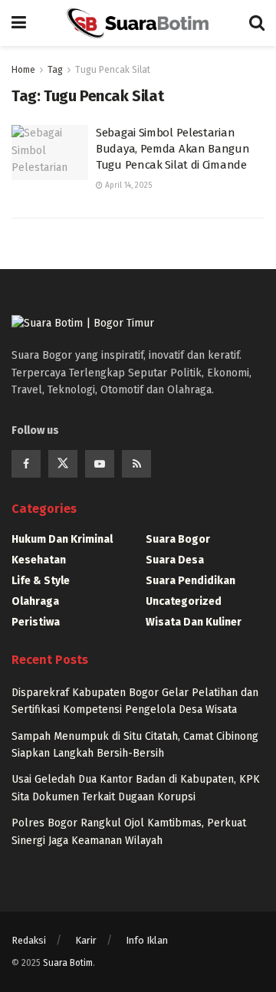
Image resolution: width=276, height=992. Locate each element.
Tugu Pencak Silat (112, 69)
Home (23, 69)
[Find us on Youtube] (99, 464)
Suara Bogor (178, 539)
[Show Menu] (19, 23)
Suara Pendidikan (190, 580)
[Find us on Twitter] (62, 464)
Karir (86, 940)
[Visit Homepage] (137, 23)
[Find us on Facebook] (26, 464)
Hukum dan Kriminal (62, 539)
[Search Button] (256, 23)
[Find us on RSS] (136, 464)
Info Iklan (147, 940)
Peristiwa (36, 622)
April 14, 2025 (127, 185)
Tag (55, 69)
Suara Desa (175, 560)
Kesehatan (39, 560)
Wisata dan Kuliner (194, 622)
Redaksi (29, 940)
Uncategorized (184, 601)
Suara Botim (68, 963)
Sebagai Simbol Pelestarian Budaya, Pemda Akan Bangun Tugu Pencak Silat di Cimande (173, 149)
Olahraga (35, 601)
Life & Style (41, 580)
